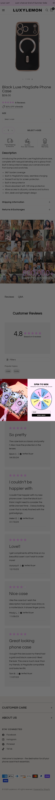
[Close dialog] (1, 380)
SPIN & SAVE (41, 415)
